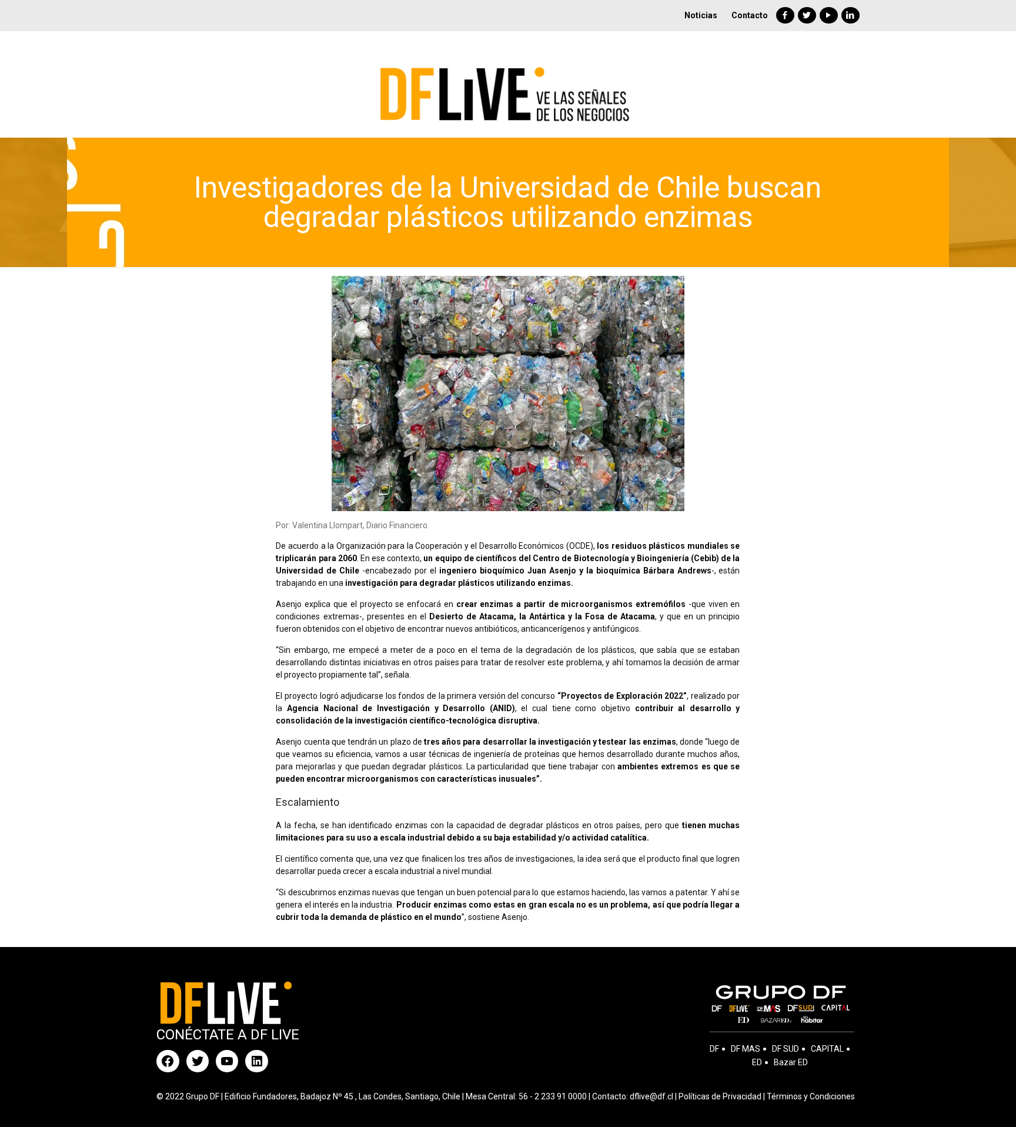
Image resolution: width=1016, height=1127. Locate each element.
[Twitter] (807, 15)
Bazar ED (791, 1062)
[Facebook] (785, 15)
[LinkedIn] (850, 15)
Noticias (700, 15)
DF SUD (785, 1048)
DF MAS (745, 1048)
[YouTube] (829, 15)
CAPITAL (827, 1048)
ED (757, 1062)
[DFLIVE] (508, 84)
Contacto (749, 15)
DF (714, 1048)
